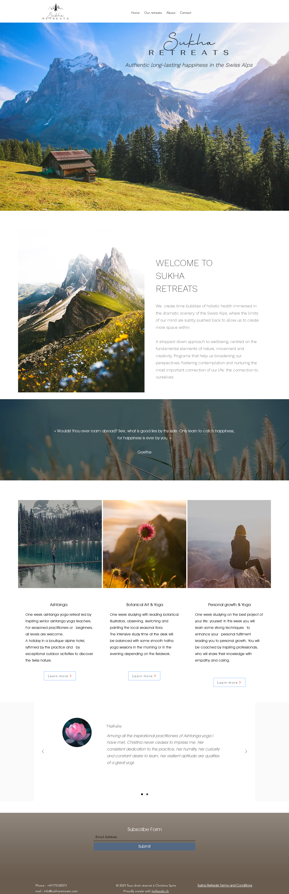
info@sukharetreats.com (61, 891)
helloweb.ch (160, 891)
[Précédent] (43, 752)
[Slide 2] (142, 794)
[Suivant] (246, 752)
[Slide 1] (147, 794)
